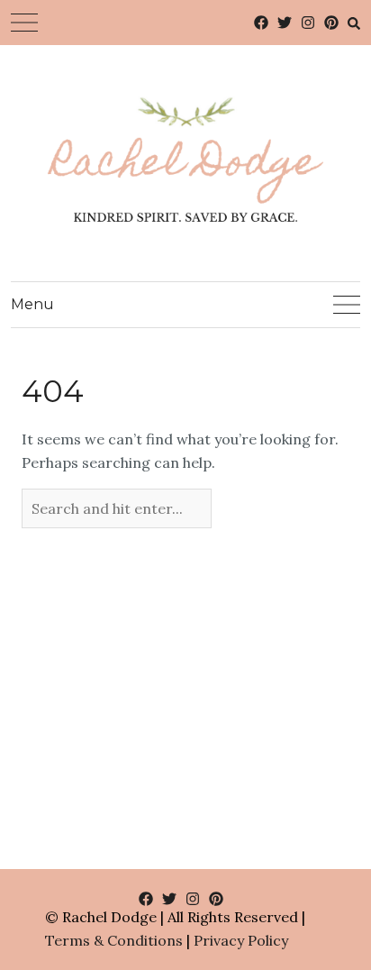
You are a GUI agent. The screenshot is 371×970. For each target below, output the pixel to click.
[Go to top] (323, 882)
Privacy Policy (241, 940)
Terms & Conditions (114, 940)
